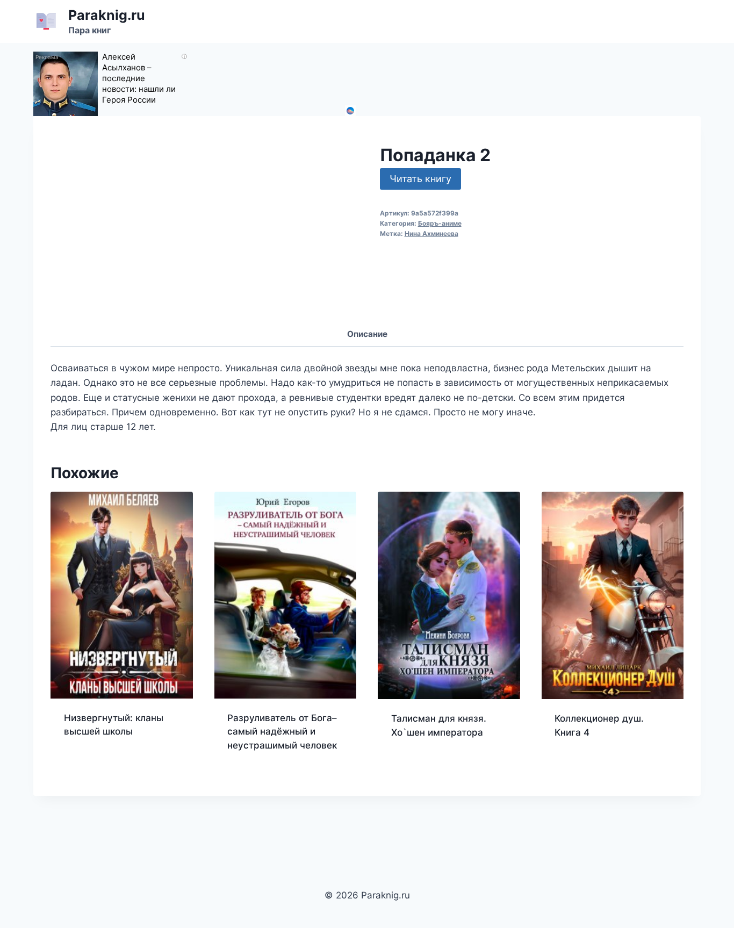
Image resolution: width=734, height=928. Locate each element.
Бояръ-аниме (440, 223)
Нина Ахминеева (431, 233)
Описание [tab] (367, 334)
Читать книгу (420, 178)
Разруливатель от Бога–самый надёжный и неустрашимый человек (282, 732)
